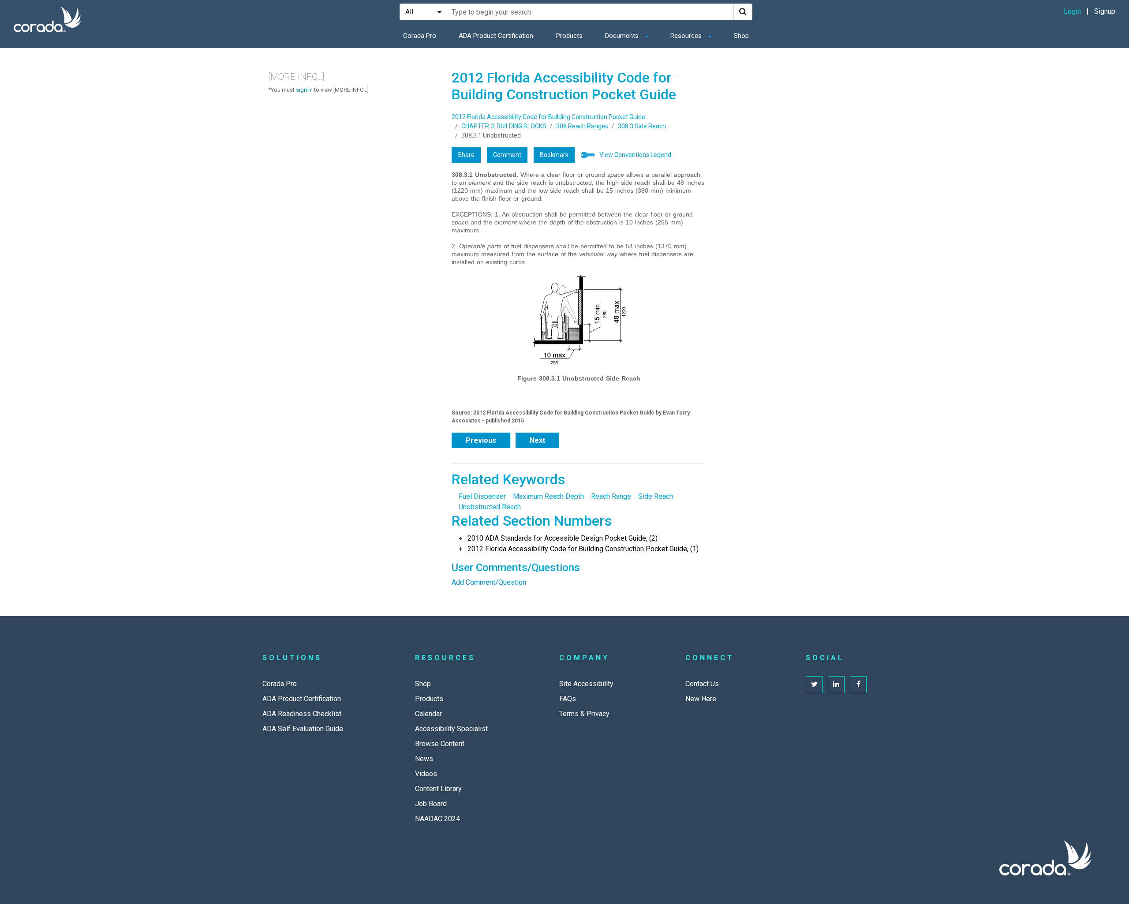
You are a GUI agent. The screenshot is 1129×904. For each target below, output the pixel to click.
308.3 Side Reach (642, 126)
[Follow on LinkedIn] (836, 684)
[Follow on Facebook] (858, 684)
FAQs (567, 699)
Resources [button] (686, 36)
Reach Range (611, 496)
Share (466, 154)
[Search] (742, 12)
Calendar (428, 714)
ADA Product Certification (496, 36)
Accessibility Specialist (451, 729)
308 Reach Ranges (582, 126)
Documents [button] (622, 36)
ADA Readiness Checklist (301, 714)
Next (537, 440)
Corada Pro (419, 36)
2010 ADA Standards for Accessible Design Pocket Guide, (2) (562, 538)
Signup (1104, 11)
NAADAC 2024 (437, 818)
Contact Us (702, 684)
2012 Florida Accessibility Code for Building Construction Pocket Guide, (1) (583, 549)
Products (569, 36)
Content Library (438, 788)
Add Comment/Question (489, 582)
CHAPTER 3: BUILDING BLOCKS (503, 126)
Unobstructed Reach (490, 507)
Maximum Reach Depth (548, 496)
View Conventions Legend (635, 154)
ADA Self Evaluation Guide (302, 729)
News (424, 759)
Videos (426, 774)
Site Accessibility (586, 684)
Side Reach (655, 496)
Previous (481, 440)
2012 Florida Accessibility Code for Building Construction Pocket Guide (548, 116)
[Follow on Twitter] (814, 684)
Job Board (431, 803)
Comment (507, 154)
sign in (304, 89)
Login (1072, 11)
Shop (741, 36)
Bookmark (554, 154)
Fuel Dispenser (482, 496)
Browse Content (439, 744)
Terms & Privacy (584, 714)
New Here (700, 699)
